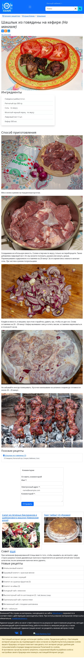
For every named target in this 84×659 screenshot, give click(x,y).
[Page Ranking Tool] (42, 633)
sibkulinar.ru (57, 613)
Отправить (27, 504)
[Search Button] (80, 8)
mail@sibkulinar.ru (19, 618)
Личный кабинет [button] (53, 3)
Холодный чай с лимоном (14, 590)
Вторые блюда (28, 16)
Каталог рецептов (12, 16)
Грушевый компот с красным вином (19, 572)
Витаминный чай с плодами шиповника (20, 604)
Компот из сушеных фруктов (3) (17, 581)
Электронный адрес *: (30, 487)
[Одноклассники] (5, 31)
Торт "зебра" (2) (57, 514)
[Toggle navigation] (30, 7)
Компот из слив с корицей (14, 577)
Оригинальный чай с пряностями (18, 599)
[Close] (75, 8)
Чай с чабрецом (10, 608)
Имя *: (24, 480)
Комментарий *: (28, 494)
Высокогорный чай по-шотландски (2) (27, 595)
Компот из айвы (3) (11, 586)
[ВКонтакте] (2, 31)
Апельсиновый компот (13, 568)
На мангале (6, 34)
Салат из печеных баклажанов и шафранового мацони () (20, 517)
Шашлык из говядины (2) (21, 456)
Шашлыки (41, 16)
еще (13, 551)
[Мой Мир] (8, 31)
